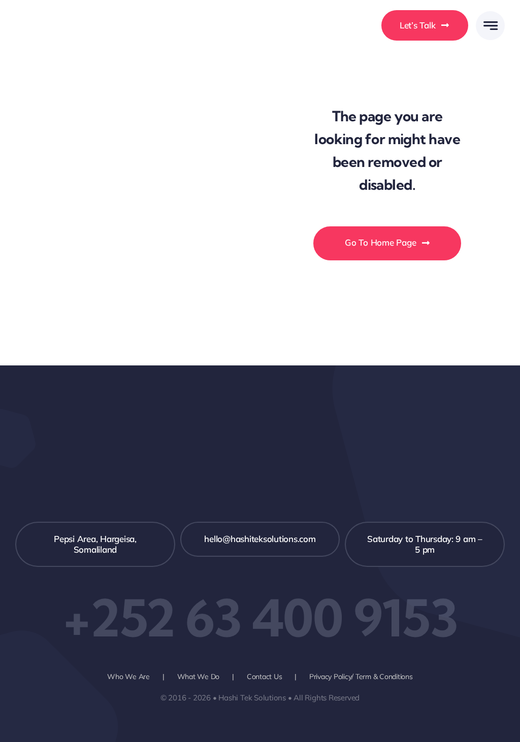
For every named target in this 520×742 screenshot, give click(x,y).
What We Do (198, 676)
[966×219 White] (67, 18)
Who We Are (128, 676)
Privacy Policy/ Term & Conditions (361, 676)
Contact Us (264, 676)
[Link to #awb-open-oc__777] (490, 25)
